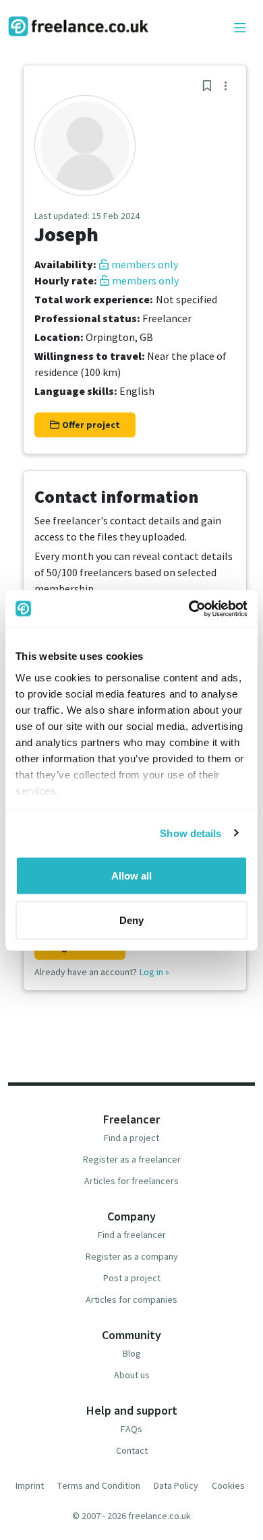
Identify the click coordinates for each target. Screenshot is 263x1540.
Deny (131, 919)
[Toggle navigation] (240, 28)
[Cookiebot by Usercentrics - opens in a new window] (189, 608)
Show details (190, 832)
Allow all (131, 876)
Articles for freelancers (131, 1181)
